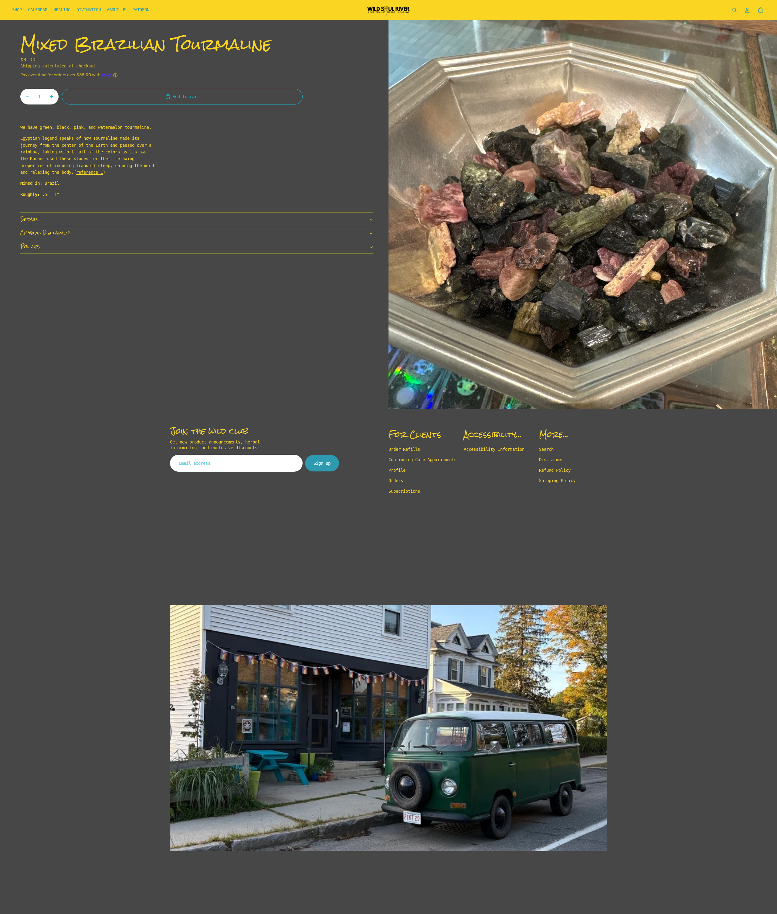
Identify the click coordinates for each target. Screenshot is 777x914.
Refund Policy (555, 470)
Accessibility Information (494, 449)
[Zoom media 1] (582, 214)
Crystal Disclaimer (45, 233)
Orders (395, 480)
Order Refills (404, 449)
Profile (396, 470)
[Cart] (760, 10)
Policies (30, 247)
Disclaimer (551, 459)
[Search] (734, 10)
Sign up (322, 463)
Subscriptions (404, 491)
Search (546, 449)
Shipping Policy (557, 480)
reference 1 (89, 172)
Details (29, 219)
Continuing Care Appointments (422, 459)
